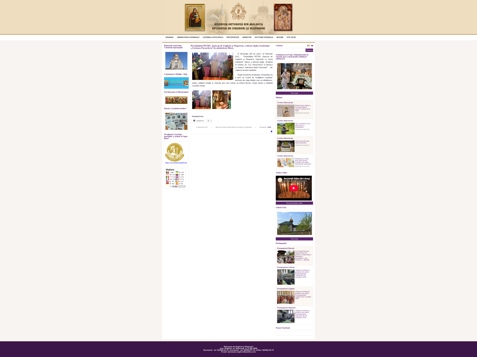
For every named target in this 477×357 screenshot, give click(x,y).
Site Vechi (291, 37)
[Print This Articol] (272, 131)
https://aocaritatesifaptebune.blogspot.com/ (176, 163)
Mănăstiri (246, 37)
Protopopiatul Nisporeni (286, 308)
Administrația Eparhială (188, 37)
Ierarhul (170, 37)
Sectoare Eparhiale (264, 37)
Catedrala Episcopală (213, 37)
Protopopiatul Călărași (285, 267)
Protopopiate (232, 37)
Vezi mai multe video (294, 203)
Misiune (280, 37)
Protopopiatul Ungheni (286, 289)
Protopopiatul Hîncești (285, 248)
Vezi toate (294, 93)
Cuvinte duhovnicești (285, 102)
